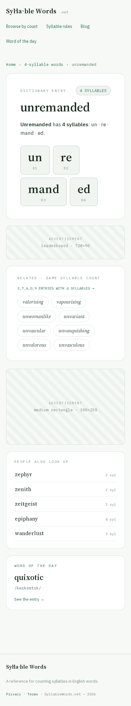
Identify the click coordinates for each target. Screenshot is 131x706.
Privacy (13, 694)
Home (11, 64)
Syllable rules (59, 26)
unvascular (34, 331)
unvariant (74, 316)
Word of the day (21, 41)
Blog (85, 26)
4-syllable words (43, 64)
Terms (32, 694)
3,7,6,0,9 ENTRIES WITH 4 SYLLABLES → (55, 288)
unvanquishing (74, 331)
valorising (33, 302)
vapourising (68, 302)
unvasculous (71, 345)
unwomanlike (37, 316)
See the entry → (29, 599)
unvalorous (34, 345)
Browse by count (22, 26)
